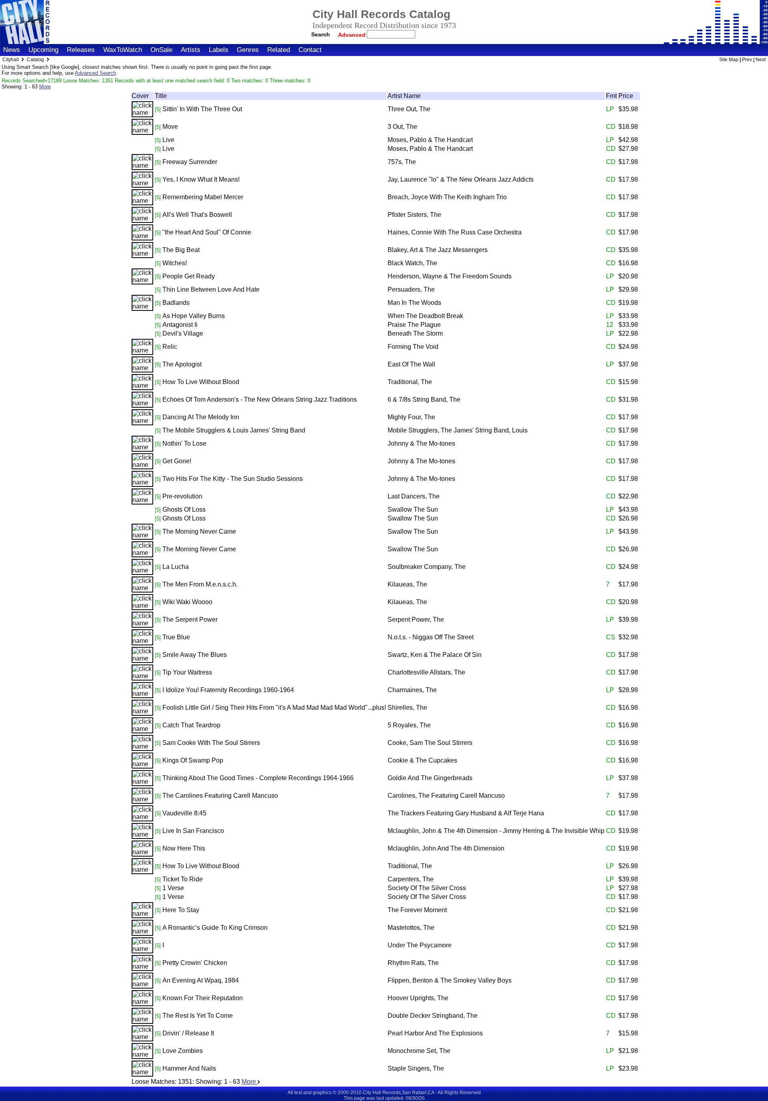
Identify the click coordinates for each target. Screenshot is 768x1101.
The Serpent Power (190, 619)
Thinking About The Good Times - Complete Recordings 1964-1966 (258, 778)
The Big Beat (181, 249)
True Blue (176, 637)
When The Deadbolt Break (425, 315)
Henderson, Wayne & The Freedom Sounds (450, 276)
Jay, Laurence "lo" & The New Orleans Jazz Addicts (461, 179)
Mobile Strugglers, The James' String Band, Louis (458, 430)
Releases (81, 50)
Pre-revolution (182, 496)
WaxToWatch (122, 50)
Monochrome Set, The (419, 1050)
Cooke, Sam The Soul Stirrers (430, 742)
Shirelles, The (407, 707)
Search (320, 34)
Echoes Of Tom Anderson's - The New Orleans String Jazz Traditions (259, 399)
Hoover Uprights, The (418, 998)
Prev (747, 59)
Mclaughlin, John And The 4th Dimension (446, 848)
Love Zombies (182, 1050)
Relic (169, 346)
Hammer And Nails (189, 1068)
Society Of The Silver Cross (427, 888)
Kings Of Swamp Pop (192, 760)
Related (278, 50)
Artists (190, 50)
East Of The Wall (411, 364)
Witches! (174, 263)
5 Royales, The (409, 725)
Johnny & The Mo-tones (421, 443)
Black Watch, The (412, 263)
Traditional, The (410, 381)
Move (170, 126)
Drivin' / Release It (188, 1033)
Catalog (35, 59)
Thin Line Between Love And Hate (211, 289)
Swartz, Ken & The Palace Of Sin (435, 654)
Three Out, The (409, 109)
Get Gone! (176, 461)
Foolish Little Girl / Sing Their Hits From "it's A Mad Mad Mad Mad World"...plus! (274, 707)
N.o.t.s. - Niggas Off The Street (431, 637)
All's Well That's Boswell (197, 214)
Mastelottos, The (411, 927)
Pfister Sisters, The (414, 214)
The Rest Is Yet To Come (197, 1015)
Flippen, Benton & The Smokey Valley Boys (450, 980)
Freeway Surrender (189, 161)
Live (168, 139)
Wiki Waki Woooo (187, 602)
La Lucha (175, 566)
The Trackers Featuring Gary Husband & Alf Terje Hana (466, 813)
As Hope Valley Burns (193, 315)
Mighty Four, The (411, 417)
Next (761, 59)
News (11, 50)
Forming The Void (413, 346)
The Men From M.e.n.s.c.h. (200, 584)
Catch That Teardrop (191, 725)
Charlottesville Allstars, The (426, 672)
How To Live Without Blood (200, 381)
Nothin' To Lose (184, 443)
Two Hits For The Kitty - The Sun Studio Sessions (232, 478)
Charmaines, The (412, 690)
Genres (248, 50)
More (45, 87)
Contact (310, 50)
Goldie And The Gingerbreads (430, 778)
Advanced (352, 35)
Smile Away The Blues (194, 654)
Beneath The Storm (415, 333)
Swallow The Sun (413, 509)
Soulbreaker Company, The (427, 566)
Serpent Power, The (416, 619)
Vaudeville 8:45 (184, 813)
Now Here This (183, 848)
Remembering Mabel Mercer (202, 197)
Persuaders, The (411, 289)
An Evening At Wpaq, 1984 (200, 980)
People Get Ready (188, 276)
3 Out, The (402, 126)
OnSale (161, 50)
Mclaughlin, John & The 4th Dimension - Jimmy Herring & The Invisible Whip (496, 830)
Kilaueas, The (407, 584)
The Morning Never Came (199, 531)
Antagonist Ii (180, 324)
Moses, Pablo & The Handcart (430, 139)
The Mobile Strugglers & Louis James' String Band (233, 430)
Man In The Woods (414, 302)
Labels (218, 50)
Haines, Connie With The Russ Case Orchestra (455, 232)
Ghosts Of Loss (184, 509)
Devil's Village (182, 333)
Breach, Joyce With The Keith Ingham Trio (447, 197)
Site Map (728, 59)
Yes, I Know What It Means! (201, 179)
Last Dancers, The (414, 496)
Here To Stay (180, 910)
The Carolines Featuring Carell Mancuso (220, 795)
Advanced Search (95, 73)
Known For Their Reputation (202, 998)
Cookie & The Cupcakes (422, 760)
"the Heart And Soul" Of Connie (206, 232)
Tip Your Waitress (187, 672)
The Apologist (182, 364)
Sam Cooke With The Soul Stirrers (211, 742)
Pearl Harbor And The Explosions (435, 1033)
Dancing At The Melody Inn (200, 417)
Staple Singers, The (416, 1068)
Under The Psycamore (420, 945)
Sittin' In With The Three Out (202, 109)
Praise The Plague (414, 324)
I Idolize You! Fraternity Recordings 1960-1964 (228, 690)
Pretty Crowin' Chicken (194, 962)
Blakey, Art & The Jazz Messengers (438, 249)
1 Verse (173, 888)
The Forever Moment (417, 910)
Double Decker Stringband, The (433, 1015)
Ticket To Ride (182, 879)
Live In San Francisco (193, 830)
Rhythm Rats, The (413, 962)
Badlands (176, 302)
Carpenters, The (411, 879)
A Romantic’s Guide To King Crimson (215, 927)
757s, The (402, 161)
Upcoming (43, 50)
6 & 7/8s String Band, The (424, 399)
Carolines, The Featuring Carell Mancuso (446, 795)
